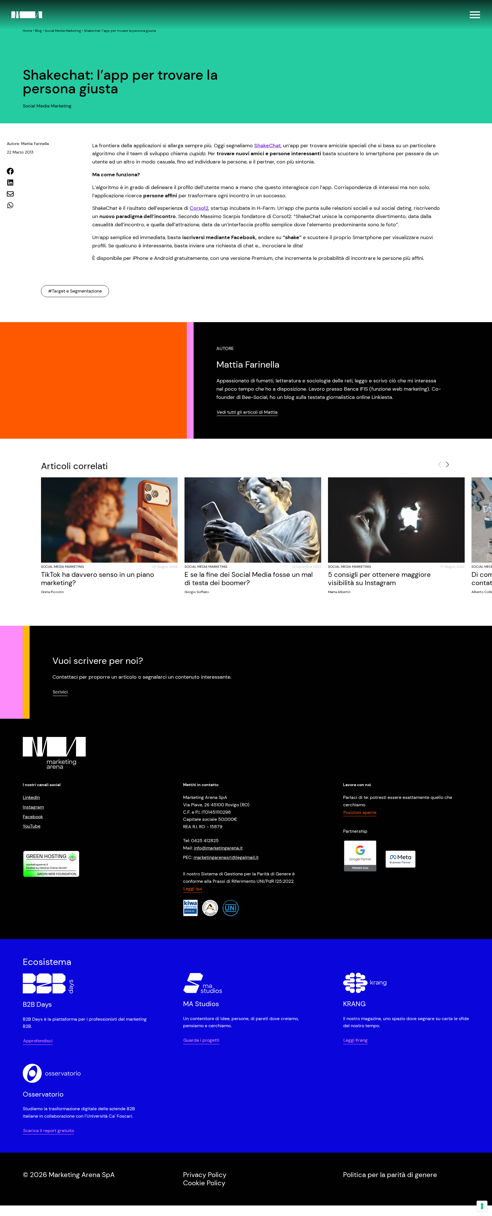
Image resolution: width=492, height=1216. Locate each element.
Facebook (33, 817)
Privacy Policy (204, 1174)
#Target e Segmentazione (75, 291)
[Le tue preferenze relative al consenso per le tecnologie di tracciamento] (482, 1206)
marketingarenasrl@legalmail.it (226, 857)
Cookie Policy (204, 1182)
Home (27, 30)
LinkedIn (31, 797)
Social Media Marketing (63, 30)
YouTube (31, 826)
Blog (38, 30)
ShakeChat (267, 145)
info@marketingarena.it (218, 848)
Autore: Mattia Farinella (28, 143)
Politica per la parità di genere (390, 1174)
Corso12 (199, 208)
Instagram (33, 807)
